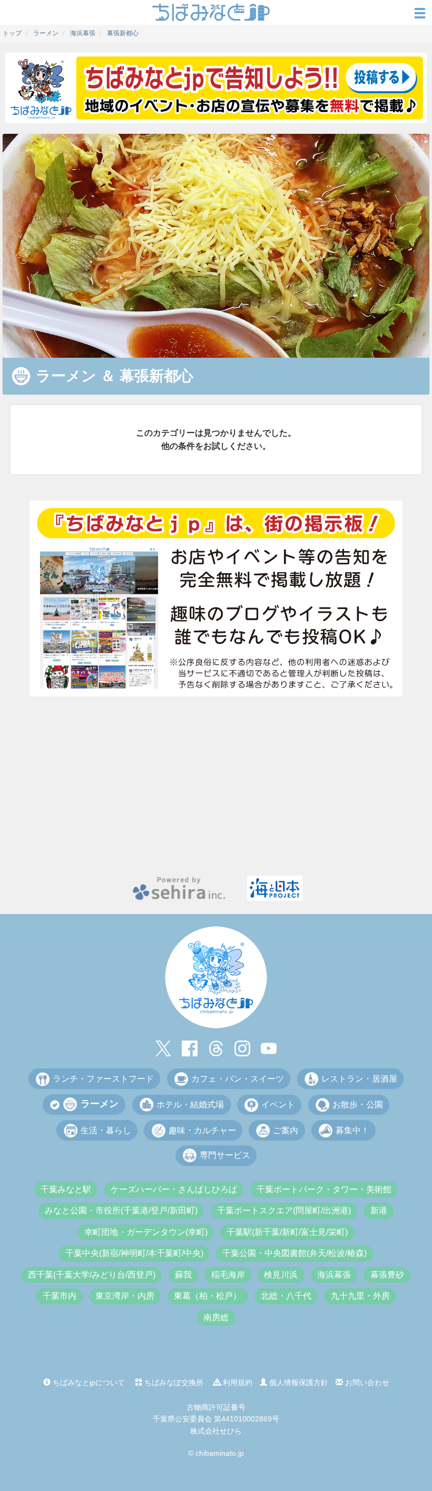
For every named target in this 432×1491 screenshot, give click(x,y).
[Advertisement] (216, 786)
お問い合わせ (366, 1382)
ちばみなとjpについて (88, 1382)
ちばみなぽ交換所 (172, 1382)
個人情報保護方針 (297, 1382)
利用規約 (236, 1382)
